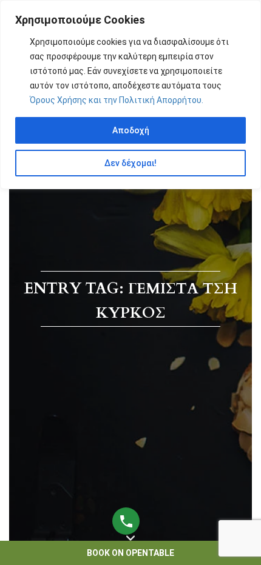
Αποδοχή (130, 130)
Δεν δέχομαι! (130, 163)
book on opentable (130, 553)
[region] (130, 94)
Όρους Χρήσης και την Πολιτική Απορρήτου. (116, 100)
